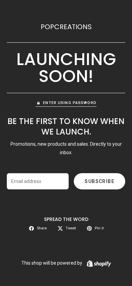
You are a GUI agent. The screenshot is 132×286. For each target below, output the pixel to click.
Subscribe (99, 181)
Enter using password (69, 103)
